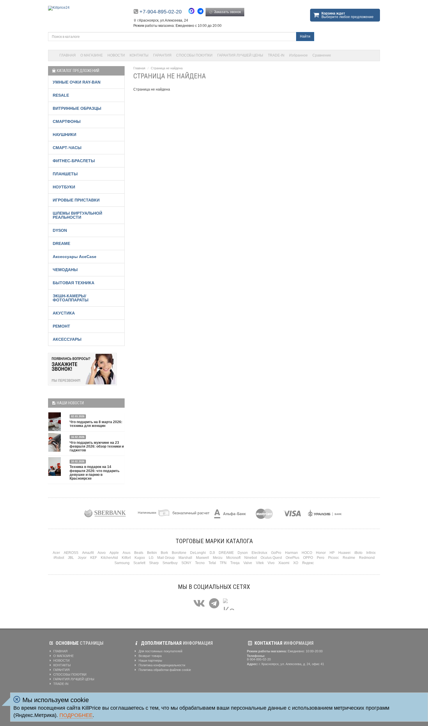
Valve (247, 563)
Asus (126, 553)
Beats (138, 553)
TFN (223, 563)
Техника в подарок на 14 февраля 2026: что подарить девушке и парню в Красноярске (94, 473)
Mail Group (166, 558)
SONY (186, 563)
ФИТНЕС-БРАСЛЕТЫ (74, 160)
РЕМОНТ (61, 326)
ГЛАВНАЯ (67, 55)
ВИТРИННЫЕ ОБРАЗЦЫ (77, 108)
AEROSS (71, 553)
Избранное (298, 55)
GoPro (276, 553)
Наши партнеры (150, 660)
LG (151, 558)
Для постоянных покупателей (160, 651)
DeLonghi (198, 553)
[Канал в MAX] (229, 604)
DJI (212, 553)
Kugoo (140, 558)
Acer (56, 553)
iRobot (59, 558)
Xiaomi (283, 563)
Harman (291, 553)
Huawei (344, 553)
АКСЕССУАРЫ (67, 339)
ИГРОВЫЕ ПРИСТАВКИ (76, 200)
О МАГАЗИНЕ (91, 55)
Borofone (179, 553)
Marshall (185, 558)
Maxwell (202, 558)
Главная (139, 68)
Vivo (271, 563)
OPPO (308, 558)
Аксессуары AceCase (74, 256)
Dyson (243, 553)
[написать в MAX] (192, 12)
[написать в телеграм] (201, 11)
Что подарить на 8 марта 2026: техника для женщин (96, 424)
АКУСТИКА (64, 313)
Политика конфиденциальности (161, 665)
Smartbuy (170, 563)
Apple (114, 553)
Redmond (367, 558)
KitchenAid (109, 558)
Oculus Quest (271, 558)
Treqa (235, 563)
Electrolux (259, 553)
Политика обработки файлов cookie (164, 670)
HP (332, 553)
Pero (320, 558)
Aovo (102, 553)
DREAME (61, 243)
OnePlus (292, 558)
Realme (349, 558)
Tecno (200, 563)
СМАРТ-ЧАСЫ (67, 147)
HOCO (307, 553)
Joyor (82, 558)
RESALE (61, 95)
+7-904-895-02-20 (160, 12)
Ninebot (250, 558)
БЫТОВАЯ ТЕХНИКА (73, 282)
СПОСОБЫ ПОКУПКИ (194, 55)
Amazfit (88, 553)
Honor (321, 553)
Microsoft (233, 558)
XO (295, 563)
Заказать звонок (227, 12)
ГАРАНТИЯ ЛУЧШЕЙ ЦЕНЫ (240, 55)
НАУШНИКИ (64, 134)
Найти (305, 36)
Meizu (217, 558)
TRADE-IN (276, 55)
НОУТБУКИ (64, 187)
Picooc (333, 558)
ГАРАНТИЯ (162, 55)
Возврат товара (150, 656)
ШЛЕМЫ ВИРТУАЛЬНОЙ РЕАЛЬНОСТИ (77, 215)
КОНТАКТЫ (139, 55)
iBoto (358, 553)
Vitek (260, 563)
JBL (71, 558)
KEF (93, 558)
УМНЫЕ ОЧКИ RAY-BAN (76, 82)
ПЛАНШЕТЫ (65, 174)
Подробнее (76, 715)
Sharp (154, 563)
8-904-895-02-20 (259, 659)
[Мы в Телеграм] (214, 604)
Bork (164, 553)
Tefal (212, 563)
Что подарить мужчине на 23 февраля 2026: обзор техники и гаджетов (97, 446)
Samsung (122, 563)
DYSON (60, 230)
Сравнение (321, 55)
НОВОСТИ (116, 55)
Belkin (152, 553)
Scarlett (139, 563)
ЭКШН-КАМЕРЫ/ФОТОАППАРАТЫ (71, 298)
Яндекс (308, 563)
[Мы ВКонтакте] (199, 604)
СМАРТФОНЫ (67, 121)
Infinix (371, 553)
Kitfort (126, 558)
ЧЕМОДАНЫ (65, 269)
